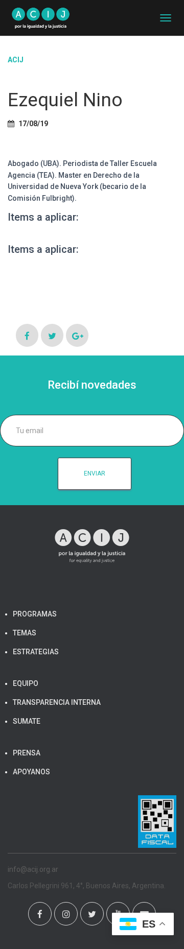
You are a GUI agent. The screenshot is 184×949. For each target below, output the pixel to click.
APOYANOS (31, 772)
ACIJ (16, 60)
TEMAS (24, 633)
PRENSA (26, 753)
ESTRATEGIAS (36, 652)
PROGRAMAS (35, 614)
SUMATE (26, 721)
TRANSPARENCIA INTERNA (57, 702)
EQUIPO (25, 683)
